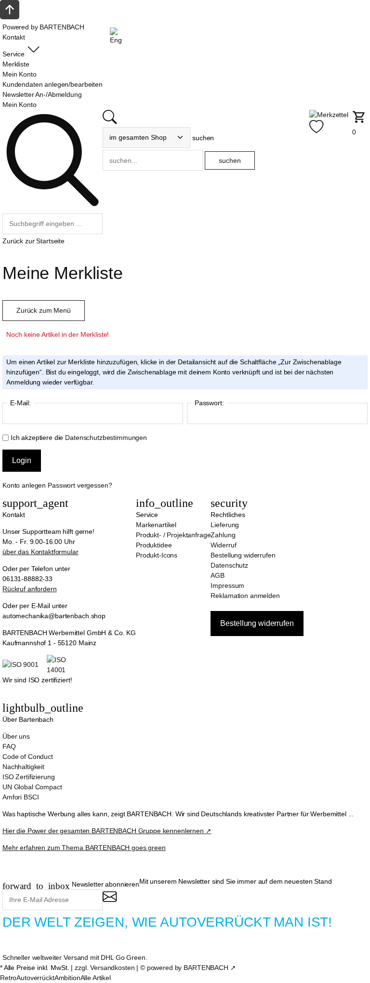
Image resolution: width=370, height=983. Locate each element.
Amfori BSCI (20, 797)
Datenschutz (229, 565)
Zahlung (223, 535)
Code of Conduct (27, 756)
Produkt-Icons (156, 555)
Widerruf (223, 545)
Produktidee (154, 545)
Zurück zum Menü (43, 310)
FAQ (9, 746)
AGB (218, 575)
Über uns (16, 736)
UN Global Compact (32, 787)
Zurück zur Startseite (33, 241)
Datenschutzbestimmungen (106, 437)
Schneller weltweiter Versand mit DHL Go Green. (74, 957)
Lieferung (225, 525)
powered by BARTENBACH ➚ (191, 967)
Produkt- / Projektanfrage (173, 535)
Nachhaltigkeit (23, 766)
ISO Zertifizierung (28, 777)
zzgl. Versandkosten (104, 967)
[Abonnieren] (110, 901)
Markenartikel (156, 525)
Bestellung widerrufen (243, 555)
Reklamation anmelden (245, 595)
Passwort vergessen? (80, 485)
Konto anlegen (24, 485)
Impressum (227, 585)
